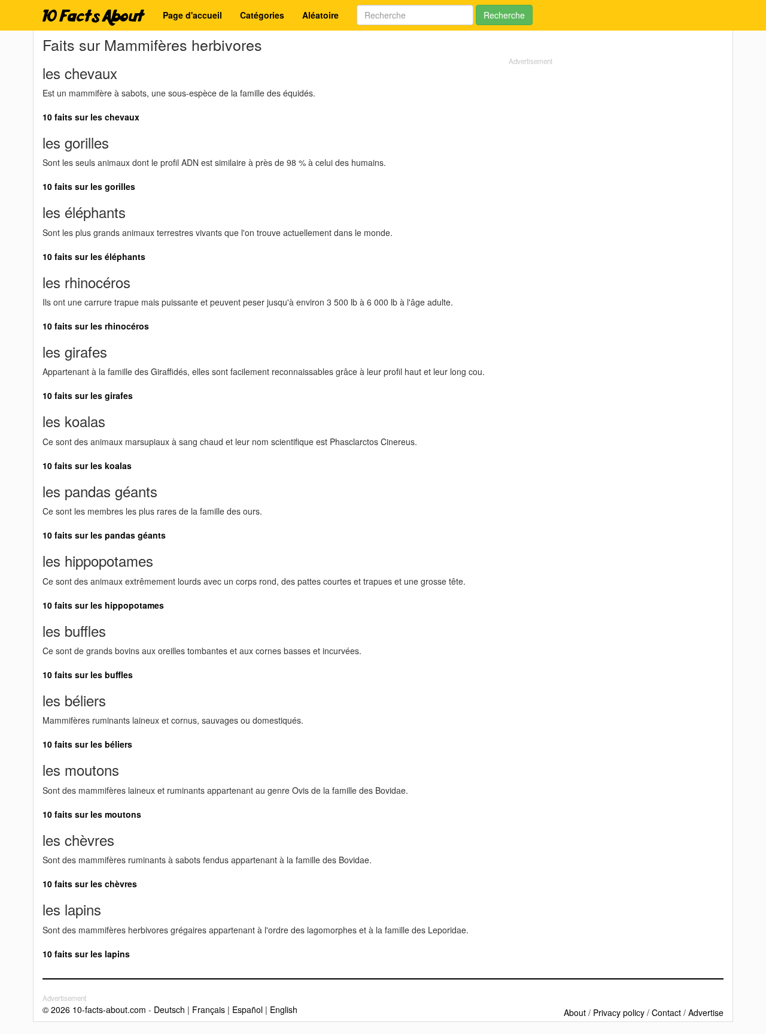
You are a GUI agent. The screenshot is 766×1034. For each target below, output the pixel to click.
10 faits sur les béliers (87, 744)
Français (208, 1009)
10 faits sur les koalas (87, 465)
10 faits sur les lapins (86, 954)
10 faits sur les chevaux (90, 117)
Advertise (706, 1012)
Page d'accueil (192, 15)
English (283, 1009)
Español (247, 1009)
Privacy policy (619, 1012)
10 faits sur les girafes (87, 395)
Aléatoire (320, 15)
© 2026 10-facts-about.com (94, 1009)
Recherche (504, 15)
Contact (666, 1012)
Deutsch (169, 1009)
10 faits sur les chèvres (89, 884)
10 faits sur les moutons (91, 814)
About (575, 1012)
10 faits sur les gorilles (88, 186)
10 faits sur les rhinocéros (95, 326)
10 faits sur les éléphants (93, 256)
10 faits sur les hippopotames (103, 605)
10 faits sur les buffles (87, 675)
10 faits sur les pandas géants (104, 535)
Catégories (262, 15)
